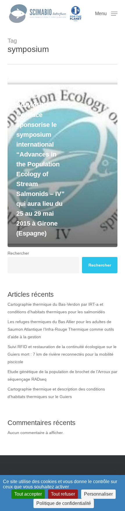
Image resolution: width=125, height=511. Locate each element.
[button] (106, 13)
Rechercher (18, 253)
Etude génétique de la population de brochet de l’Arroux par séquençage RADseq (62, 375)
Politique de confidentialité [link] (63, 503)
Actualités (26, 94)
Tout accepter (28, 494)
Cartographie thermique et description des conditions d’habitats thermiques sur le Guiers (56, 393)
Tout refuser (63, 494)
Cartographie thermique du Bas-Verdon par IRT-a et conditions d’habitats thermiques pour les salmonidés (56, 308)
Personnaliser (98, 494)
